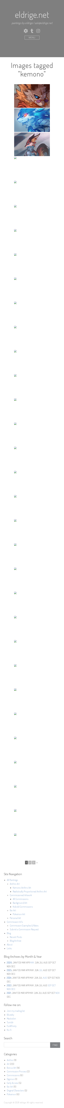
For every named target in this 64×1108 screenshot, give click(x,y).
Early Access (12, 1082)
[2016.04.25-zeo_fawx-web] (32, 773)
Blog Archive (15, 940)
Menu (32, 37)
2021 (9, 992)
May (32, 962)
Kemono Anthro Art (22, 887)
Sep (49, 985)
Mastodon (11, 1018)
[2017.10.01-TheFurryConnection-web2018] (32, 603)
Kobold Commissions (23, 906)
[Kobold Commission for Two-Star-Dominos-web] (32, 289)
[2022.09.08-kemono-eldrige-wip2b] (32, 168)
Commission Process (16, 1071)
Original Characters (15, 1090)
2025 (9, 970)
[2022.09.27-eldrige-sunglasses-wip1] (32, 96)
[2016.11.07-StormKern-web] (32, 676)
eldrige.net (32, 14)
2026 (9, 962)
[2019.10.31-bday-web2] (32, 458)
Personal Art (15, 918)
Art (8, 1063)
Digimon (11, 1079)
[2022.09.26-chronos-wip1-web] (32, 120)
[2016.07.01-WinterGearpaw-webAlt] (32, 748)
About (10, 944)
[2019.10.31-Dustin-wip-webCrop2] (32, 434)
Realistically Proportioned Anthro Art (30, 891)
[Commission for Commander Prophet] (32, 241)
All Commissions (20, 899)
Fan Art (13, 910)
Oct (54, 985)
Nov (9, 989)
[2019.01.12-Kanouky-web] (32, 555)
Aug (45, 977)
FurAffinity (12, 1026)
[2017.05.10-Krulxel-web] (32, 627)
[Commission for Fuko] (32, 217)
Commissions (13, 1075)
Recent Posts (16, 937)
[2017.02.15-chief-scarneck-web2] (32, 652)
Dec (13, 989)
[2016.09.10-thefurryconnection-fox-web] (32, 724)
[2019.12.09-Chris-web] (32, 386)
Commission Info (15, 921)
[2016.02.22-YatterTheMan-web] (32, 821)
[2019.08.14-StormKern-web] (32, 482)
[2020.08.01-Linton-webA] (32, 337)
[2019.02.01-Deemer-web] (32, 531)
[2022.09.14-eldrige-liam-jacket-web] (32, 144)
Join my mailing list (16, 1010)
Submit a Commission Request (24, 929)
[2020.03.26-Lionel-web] (32, 362)
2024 (9, 977)
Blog (9, 933)
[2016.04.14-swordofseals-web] (32, 797)
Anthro (10, 1060)
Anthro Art (15, 883)
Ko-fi (9, 1029)
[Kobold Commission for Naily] (32, 313)
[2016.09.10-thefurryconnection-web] (32, 700)
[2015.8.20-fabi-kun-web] (32, 845)
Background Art (20, 902)
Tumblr (10, 1022)
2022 (9, 985)
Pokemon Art (19, 914)
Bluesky (10, 1014)
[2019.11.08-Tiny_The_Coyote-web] (32, 410)
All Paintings (12, 880)
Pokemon (11, 1094)
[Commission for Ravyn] (32, 192)
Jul (41, 970)
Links (9, 948)
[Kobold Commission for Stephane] (32, 265)
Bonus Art (11, 1067)
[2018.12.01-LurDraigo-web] (32, 579)
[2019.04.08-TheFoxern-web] (32, 507)
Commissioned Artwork (21, 895)
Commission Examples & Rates (24, 925)
